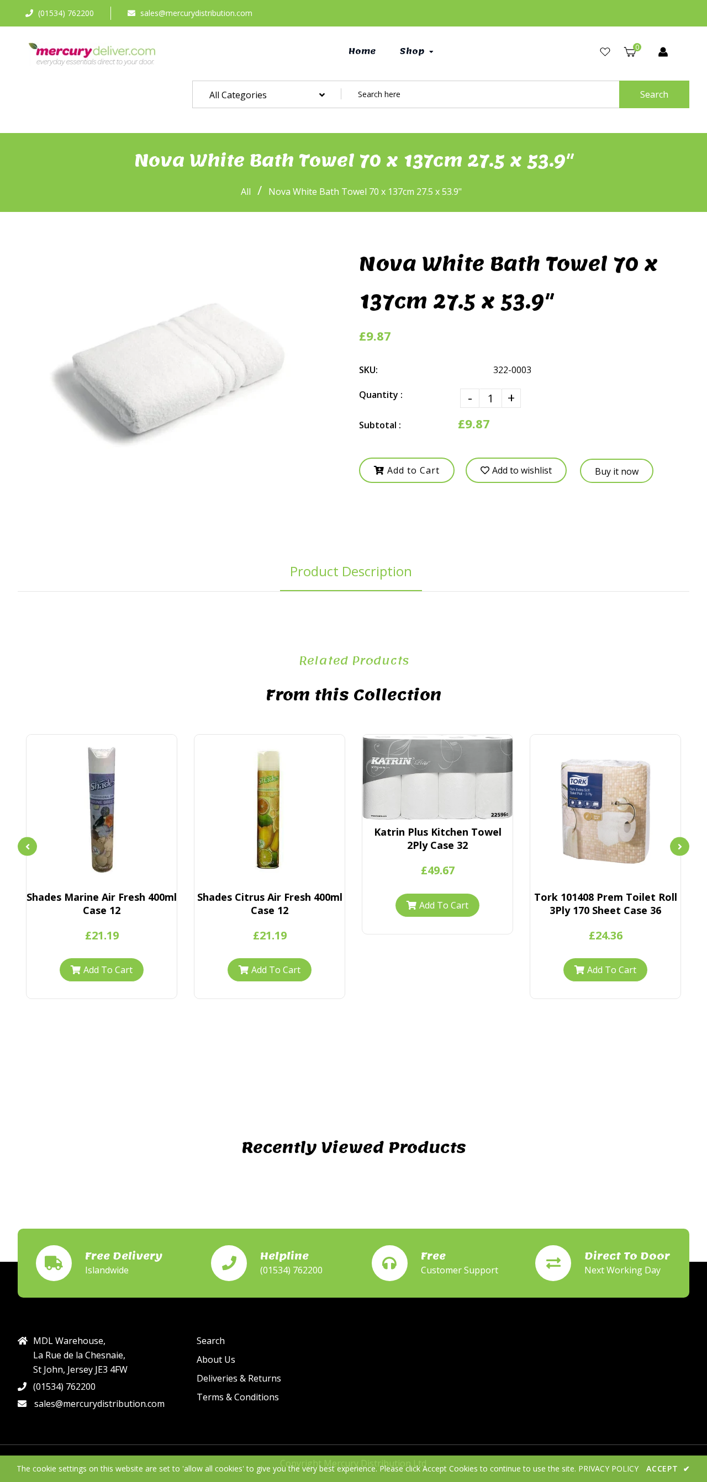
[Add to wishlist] (120, 873)
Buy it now (617, 471)
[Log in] (663, 52)
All (246, 191)
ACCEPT (668, 1468)
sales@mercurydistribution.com (196, 13)
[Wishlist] (605, 52)
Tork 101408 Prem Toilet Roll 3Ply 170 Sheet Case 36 (605, 903)
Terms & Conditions (238, 1397)
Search (654, 94)
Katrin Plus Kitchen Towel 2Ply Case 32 (438, 838)
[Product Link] (101, 873)
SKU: (368, 370)
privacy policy (608, 1468)
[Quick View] (83, 873)
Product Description (351, 571)
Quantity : (381, 395)
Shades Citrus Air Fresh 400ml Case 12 (269, 903)
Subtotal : (380, 425)
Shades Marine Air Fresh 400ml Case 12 (102, 903)
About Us (216, 1359)
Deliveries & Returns (239, 1378)
